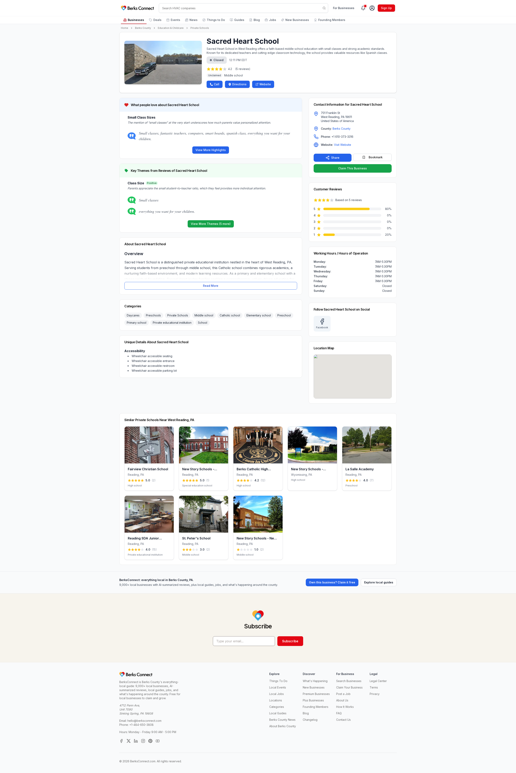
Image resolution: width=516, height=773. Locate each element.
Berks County (143, 27)
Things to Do (216, 20)
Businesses (136, 20)
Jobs (272, 20)
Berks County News (282, 719)
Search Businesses (348, 681)
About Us (342, 700)
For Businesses (343, 8)
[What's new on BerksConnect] (363, 8)
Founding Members (331, 20)
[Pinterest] (150, 741)
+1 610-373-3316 (342, 136)
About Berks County (282, 726)
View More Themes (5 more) (211, 223)
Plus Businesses (313, 700)
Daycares (133, 315)
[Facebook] (121, 741)
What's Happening (315, 681)
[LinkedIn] (136, 741)
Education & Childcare (171, 27)
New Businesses (297, 20)
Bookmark (376, 157)
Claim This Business (352, 168)
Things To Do (278, 681)
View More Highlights (211, 150)
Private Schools (199, 27)
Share (335, 157)
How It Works (345, 706)
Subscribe (290, 641)
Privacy (375, 694)
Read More (210, 285)
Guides (239, 20)
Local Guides (277, 713)
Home (124, 27)
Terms (374, 687)
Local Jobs (276, 694)
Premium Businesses (316, 694)
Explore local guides (378, 582)
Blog (257, 20)
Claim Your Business (349, 687)
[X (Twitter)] (129, 741)
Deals (157, 20)
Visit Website (342, 144)
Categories (276, 706)
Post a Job (343, 694)
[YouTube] (158, 741)
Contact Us (343, 719)
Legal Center (378, 681)
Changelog (310, 719)
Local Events (277, 687)
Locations (275, 700)
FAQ (339, 713)
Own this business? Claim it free (332, 582)
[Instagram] (143, 741)
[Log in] (372, 8)
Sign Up (386, 8)
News (193, 20)
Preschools (153, 315)
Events (175, 20)
